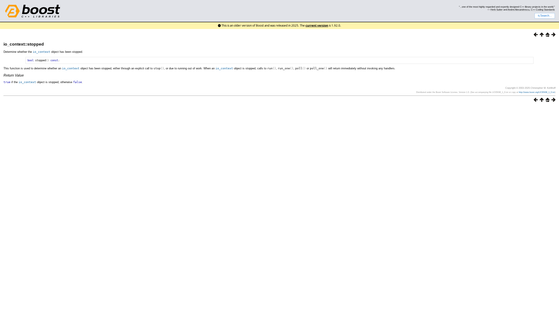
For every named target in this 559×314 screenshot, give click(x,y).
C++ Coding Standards (543, 9)
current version (316, 25)
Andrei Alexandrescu (519, 9)
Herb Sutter (496, 9)
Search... (546, 15)
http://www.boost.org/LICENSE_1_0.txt (537, 92)
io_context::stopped (23, 44)
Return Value (13, 75)
